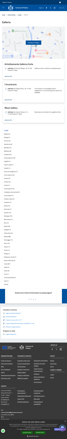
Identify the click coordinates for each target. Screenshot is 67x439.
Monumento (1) (8, 219)
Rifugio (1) (7, 254)
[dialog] (33, 429)
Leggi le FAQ (20, 399)
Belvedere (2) (7, 148)
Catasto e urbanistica (23, 375)
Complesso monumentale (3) (12, 192)
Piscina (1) (7, 250)
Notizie (52, 361)
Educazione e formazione (41, 361)
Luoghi (19, 15)
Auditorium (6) (8, 144)
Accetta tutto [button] (27, 432)
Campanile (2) (8, 154)
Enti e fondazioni (5, 369)
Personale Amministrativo (8, 375)
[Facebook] (45, 8)
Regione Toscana (7, 2)
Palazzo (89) (7, 236)
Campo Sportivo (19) (9, 158)
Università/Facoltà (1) (10, 278)
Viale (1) (6, 281)
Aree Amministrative (7, 364)
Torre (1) (6, 274)
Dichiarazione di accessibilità (38, 403)
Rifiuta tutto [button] (40, 432)
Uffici (2, 367)
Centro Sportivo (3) (9, 175)
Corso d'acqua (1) (8, 195)
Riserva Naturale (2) (9, 260)
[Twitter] (49, 8)
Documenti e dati (5, 378)
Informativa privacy (39, 396)
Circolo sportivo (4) (9, 189)
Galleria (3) (7, 206)
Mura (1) (6, 223)
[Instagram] (54, 8)
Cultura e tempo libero (23, 364)
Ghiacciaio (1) (7, 209)
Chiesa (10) (7, 178)
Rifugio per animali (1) (10, 257)
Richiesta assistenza (23, 402)
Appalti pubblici (21, 372)
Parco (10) (7, 243)
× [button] (65, 421)
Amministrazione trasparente (38, 392)
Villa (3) (6, 284)
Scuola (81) (7, 264)
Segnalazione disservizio (24, 396)
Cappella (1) (7, 161)
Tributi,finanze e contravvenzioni (38, 370)
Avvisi (52, 367)
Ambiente (36, 374)
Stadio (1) (6, 267)
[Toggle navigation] (3, 8)
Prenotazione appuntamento (21, 392)
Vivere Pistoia (12, 15)
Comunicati (53, 364)
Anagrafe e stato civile (23, 361)
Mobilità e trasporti (22, 378)
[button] (33, 436)
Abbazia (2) (7, 134)
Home (3, 15)
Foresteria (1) (7, 202)
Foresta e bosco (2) (9, 199)
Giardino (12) (7, 213)
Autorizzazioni (38, 382)
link (49, 429)
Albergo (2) (7, 137)
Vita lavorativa (21, 367)
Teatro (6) (6, 271)
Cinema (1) (7, 185)
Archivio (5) (7, 141)
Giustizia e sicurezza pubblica (39, 365)
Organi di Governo (6, 361)
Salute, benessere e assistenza (39, 378)
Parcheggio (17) (8, 240)
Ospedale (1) (7, 230)
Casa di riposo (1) (8, 165)
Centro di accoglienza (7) (10, 172)
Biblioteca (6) (7, 151)
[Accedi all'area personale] (60, 2)
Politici (3, 372)
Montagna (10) (8, 216)
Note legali (37, 399)
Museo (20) (7, 226)
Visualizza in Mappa (33, 43)
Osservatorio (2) (8, 233)
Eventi (52, 378)
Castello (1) (7, 168)
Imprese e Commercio (23, 369)
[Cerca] (64, 8)
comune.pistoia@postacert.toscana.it (11, 412)
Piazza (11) (7, 247)
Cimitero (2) (7, 182)
